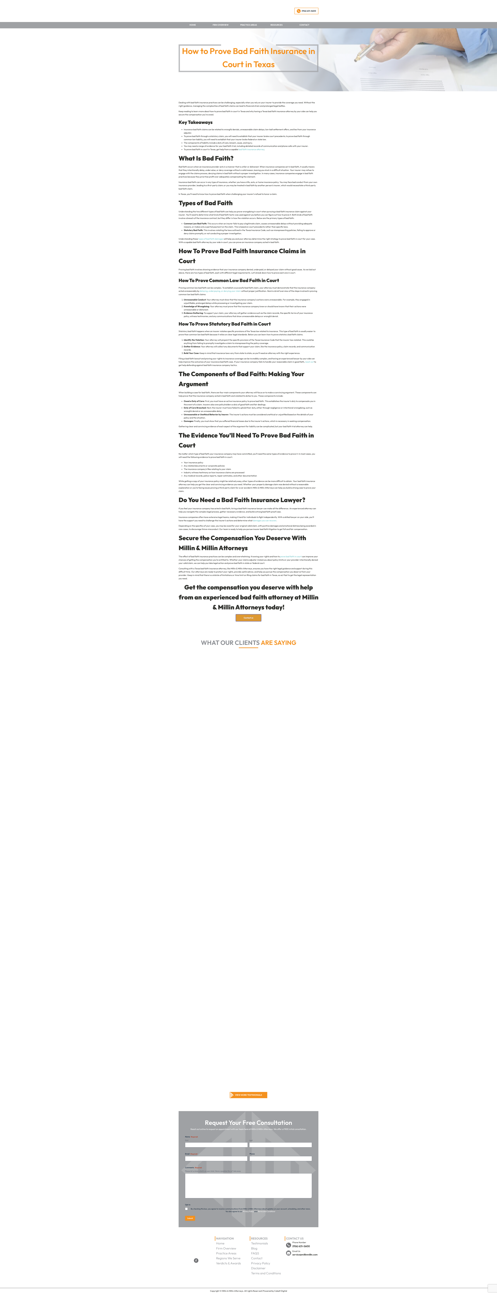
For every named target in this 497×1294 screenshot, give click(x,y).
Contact (304, 25)
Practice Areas (248, 25)
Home (192, 25)
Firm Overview (221, 25)
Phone (252, 1154)
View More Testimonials (248, 1095)
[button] (306, 11)
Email (191, 1154)
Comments (193, 1167)
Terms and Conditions (266, 1211)
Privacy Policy (248, 1211)
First (186, 1140)
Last (251, 1140)
